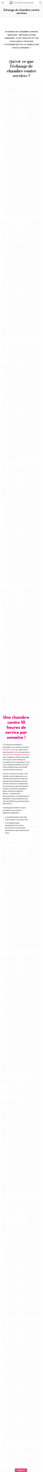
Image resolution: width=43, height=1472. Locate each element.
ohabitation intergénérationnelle (16, 755)
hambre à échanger (11, 750)
